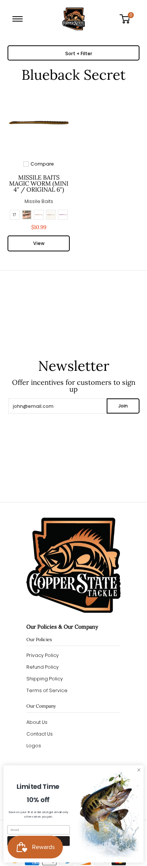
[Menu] (19, 19)
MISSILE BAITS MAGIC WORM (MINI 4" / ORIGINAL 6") (38, 183)
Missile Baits (38, 201)
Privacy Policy (42, 655)
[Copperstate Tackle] (73, 19)
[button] (127, 19)
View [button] (38, 243)
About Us (36, 722)
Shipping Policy (44, 678)
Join (123, 406)
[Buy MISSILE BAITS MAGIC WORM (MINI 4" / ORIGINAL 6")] (39, 122)
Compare (42, 164)
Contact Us (39, 734)
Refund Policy (42, 667)
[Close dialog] (139, 770)
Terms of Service (46, 690)
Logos (33, 745)
